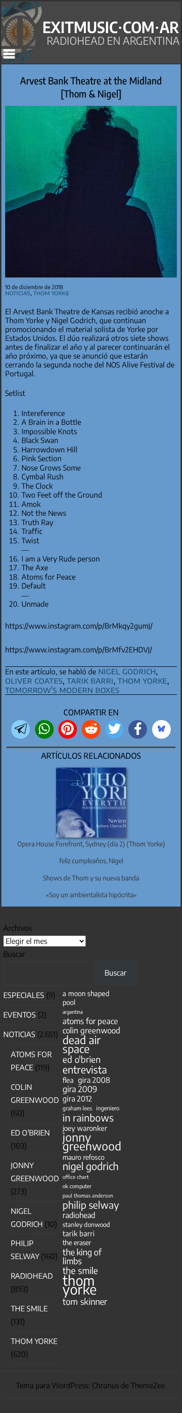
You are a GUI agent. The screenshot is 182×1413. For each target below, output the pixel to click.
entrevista (85, 1069)
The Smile (29, 1308)
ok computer (77, 1186)
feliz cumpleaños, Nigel (91, 861)
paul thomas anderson (88, 1195)
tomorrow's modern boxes (62, 689)
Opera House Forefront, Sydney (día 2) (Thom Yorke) (91, 844)
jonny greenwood (92, 1141)
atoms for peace (90, 1021)
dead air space (81, 1044)
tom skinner (85, 1301)
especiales (23, 995)
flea (68, 1080)
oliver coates (34, 680)
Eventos (19, 1014)
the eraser (77, 1242)
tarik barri (90, 680)
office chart (76, 1177)
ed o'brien (82, 1059)
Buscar (14, 954)
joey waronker (85, 1127)
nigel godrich (127, 670)
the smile (80, 1270)
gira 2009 (80, 1089)
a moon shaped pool (86, 997)
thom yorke (142, 680)
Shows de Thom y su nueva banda (91, 878)
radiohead (79, 1215)
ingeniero (107, 1108)
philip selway (91, 1204)
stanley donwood (86, 1224)
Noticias (17, 293)
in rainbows (88, 1117)
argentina (73, 1012)
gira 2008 (94, 1079)
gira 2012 (77, 1098)
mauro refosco (84, 1157)
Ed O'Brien (30, 1132)
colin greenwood (91, 1030)
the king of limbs (82, 1256)
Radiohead (32, 1276)
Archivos (17, 928)
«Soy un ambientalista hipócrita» (91, 895)
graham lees (77, 1108)
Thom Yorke (51, 293)
